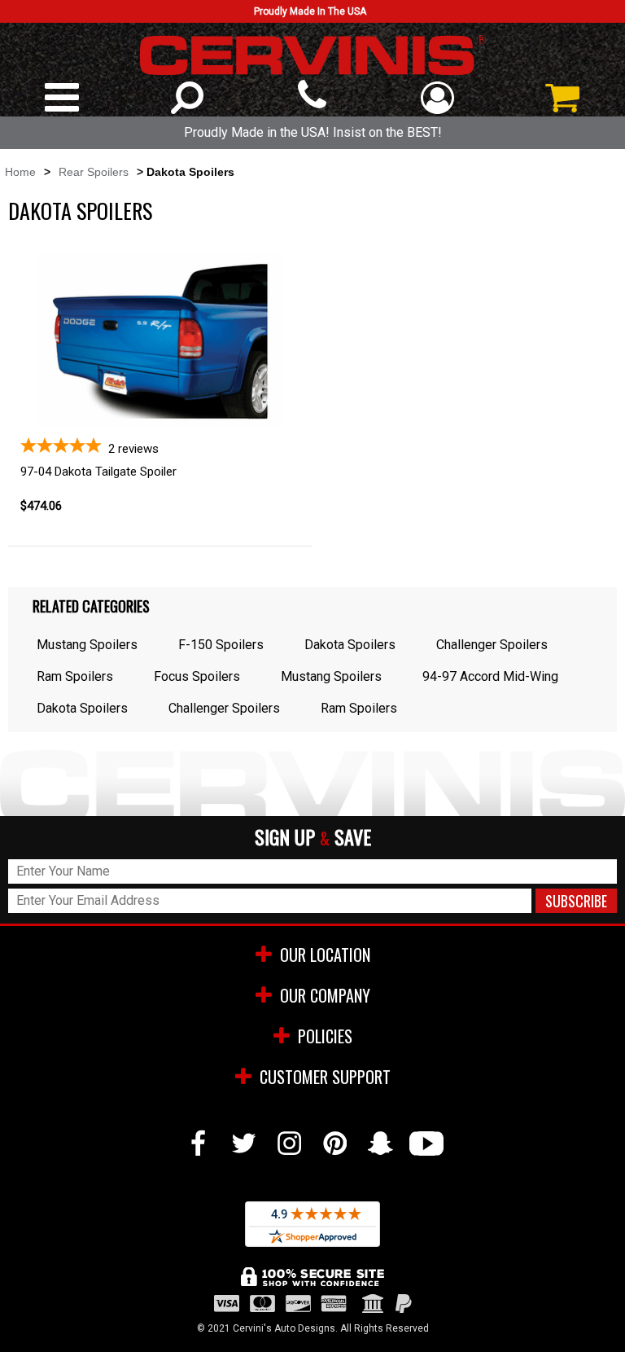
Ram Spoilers (75, 676)
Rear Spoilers (94, 171)
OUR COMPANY (325, 995)
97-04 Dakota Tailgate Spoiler (98, 471)
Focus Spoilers (197, 676)
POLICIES (325, 1036)
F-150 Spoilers (221, 644)
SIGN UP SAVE (313, 837)
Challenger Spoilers (492, 644)
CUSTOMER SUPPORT (325, 1076)
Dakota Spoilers (350, 644)
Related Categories (91, 606)
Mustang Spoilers (87, 644)
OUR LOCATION (325, 954)
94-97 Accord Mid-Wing (490, 676)
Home (20, 171)
